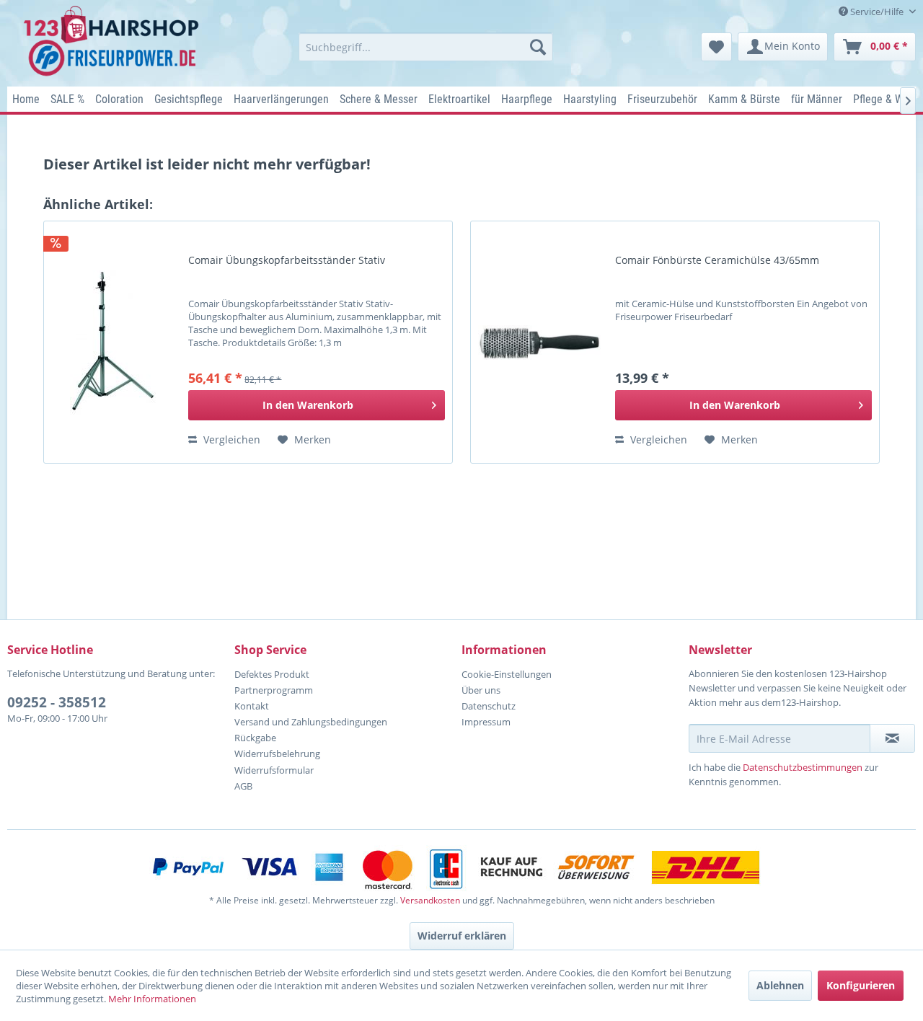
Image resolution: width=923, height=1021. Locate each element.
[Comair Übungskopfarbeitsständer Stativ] (112, 342)
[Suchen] (538, 46)
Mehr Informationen (152, 998)
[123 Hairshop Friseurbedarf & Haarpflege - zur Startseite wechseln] (113, 41)
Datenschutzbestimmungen (802, 767)
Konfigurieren (860, 985)
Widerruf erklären (462, 935)
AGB (243, 785)
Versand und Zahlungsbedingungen (310, 721)
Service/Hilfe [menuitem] (877, 11)
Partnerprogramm (273, 690)
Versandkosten (430, 900)
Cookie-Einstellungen (507, 674)
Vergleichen (230, 439)
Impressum (486, 721)
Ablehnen (780, 985)
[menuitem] (426, 46)
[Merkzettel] (716, 46)
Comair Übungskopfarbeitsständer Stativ (286, 260)
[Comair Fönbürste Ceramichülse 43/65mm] (539, 342)
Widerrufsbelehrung (277, 753)
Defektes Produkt (271, 674)
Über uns (481, 690)
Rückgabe (255, 737)
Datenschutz (489, 705)
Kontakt (251, 705)
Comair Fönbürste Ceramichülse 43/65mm (717, 260)
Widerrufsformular (274, 770)
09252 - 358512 (56, 702)
